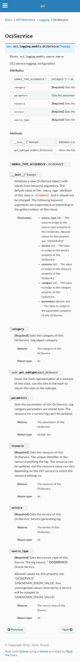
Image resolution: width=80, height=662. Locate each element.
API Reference (25, 19)
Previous (16, 629)
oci (43, 6)
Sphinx (24, 651)
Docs (8, 19)
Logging (44, 19)
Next (66, 629)
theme (44, 651)
